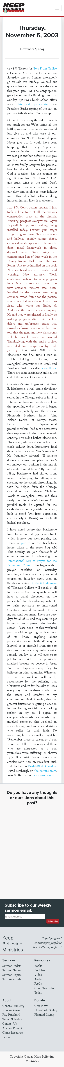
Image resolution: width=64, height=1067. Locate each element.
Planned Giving (44, 1014)
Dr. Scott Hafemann (43, 583)
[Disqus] (32, 849)
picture (25, 543)
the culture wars (45, 770)
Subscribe (53, 921)
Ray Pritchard (11, 1014)
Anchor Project (12, 1028)
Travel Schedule (12, 1019)
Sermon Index (11, 965)
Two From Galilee (45, 68)
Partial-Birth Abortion (42, 766)
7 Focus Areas (11, 1010)
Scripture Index (12, 979)
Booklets (39, 970)
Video (38, 974)
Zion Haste (49, 368)
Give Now (41, 1005)
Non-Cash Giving (45, 1010)
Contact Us (9, 1023)
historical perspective (33, 104)
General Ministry (13, 1005)
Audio (38, 979)
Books (38, 965)
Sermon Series (11, 970)
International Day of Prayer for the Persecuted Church (32, 562)
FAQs (38, 983)
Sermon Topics (11, 974)
